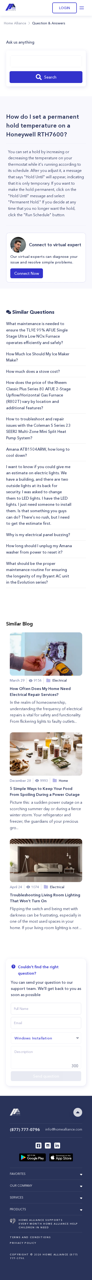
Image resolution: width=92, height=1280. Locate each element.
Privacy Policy (23, 1243)
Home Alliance (15, 23)
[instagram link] (48, 1146)
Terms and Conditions (30, 1237)
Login (64, 8)
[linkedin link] (57, 1146)
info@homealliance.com (63, 1129)
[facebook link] (38, 1146)
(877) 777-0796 (25, 1129)
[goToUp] (77, 1112)
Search (50, 77)
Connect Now (26, 273)
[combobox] (46, 61)
